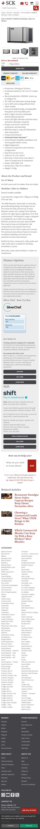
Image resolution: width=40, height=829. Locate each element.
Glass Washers (26, 558)
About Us (24, 758)
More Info (20, 68)
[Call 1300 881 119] (26, 3)
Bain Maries (5, 554)
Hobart (3, 725)
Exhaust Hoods (6, 644)
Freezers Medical (7, 680)
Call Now (19, 377)
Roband (4, 735)
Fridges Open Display (9, 702)
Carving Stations (7, 578)
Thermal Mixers (27, 687)
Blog (22, 761)
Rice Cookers (25, 642)
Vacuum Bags (26, 698)
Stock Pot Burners (27, 680)
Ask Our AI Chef (29, 810)
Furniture (24, 551)
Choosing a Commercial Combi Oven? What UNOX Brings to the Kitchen (26, 518)
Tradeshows (25, 741)
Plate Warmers (26, 630)
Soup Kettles (25, 664)
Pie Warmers (25, 624)
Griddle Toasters (27, 565)
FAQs (3, 768)
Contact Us (25, 764)
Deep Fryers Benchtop (9, 626)
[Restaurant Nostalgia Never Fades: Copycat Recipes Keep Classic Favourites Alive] (6, 497)
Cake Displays (6, 576)
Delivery (4, 633)
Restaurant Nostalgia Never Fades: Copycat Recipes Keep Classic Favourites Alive (27, 500)
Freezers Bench (6, 671)
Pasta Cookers (26, 621)
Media (23, 728)
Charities (24, 768)
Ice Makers (25, 592)
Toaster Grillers (26, 689)
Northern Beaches (7, 774)
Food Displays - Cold (8, 653)
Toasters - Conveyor (28, 693)
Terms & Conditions (28, 784)
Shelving (24, 655)
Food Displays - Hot (8, 655)
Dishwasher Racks (7, 635)
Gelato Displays (26, 556)
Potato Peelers (26, 633)
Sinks (23, 657)
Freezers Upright (7, 682)
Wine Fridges (26, 707)
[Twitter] (17, 795)
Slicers (23, 660)
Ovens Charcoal (27, 617)
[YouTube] (8, 795)
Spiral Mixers (26, 669)
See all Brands (6, 748)
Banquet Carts (6, 558)
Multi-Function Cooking (29, 612)
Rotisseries (25, 644)
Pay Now (20, 371)
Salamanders (26, 648)
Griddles (24, 560)
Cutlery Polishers (7, 619)
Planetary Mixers (27, 628)
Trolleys (24, 696)
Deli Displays (5, 630)
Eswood (4, 721)
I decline (10, 826)
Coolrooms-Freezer (8, 615)
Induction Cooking (27, 594)
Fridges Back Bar (7, 687)
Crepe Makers (6, 617)
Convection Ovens (7, 603)
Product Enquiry (10, 73)
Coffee (3, 597)
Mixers (23, 610)
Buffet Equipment (7, 572)
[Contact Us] (22, 3)
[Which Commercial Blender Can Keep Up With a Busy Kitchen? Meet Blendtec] (6, 533)
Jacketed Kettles (27, 601)
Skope (3, 738)
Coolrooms (5, 612)
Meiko (3, 728)
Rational (4, 731)
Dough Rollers (6, 639)
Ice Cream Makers (27, 590)
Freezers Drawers (7, 678)
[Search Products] (36, 8)
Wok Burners (26, 709)
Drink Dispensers (7, 642)
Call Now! (19, 441)
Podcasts (4, 778)
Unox (3, 745)
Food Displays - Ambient (10, 651)
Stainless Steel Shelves (29, 673)
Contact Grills (6, 601)
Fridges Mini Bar (7, 700)
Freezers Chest (6, 673)
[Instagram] (3, 795)
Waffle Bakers (26, 702)
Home (3, 13)
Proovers (24, 639)
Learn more (20, 382)
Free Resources (26, 725)
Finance (24, 721)
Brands (9, 13)
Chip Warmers (6, 590)
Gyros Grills (25, 569)
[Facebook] (13, 795)
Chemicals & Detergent (9, 585)
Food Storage (6, 666)
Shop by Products (7, 764)
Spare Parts (25, 738)
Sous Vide (24, 666)
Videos (3, 784)
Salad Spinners (26, 646)
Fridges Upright (6, 707)
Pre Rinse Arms (26, 637)
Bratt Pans (5, 569)
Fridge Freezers (6, 684)
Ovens (23, 615)
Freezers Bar (5, 669)
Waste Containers (27, 705)
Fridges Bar (5, 689)
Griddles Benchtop (28, 563)
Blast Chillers (6, 560)
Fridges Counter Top (8, 693)
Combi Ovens (6, 599)
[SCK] (8, 3)
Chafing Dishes (6, 581)
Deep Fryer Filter (7, 621)
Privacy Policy (26, 778)
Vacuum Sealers (27, 700)
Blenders (4, 563)
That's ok (29, 826)
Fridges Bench (6, 691)
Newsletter (25, 731)
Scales (23, 653)
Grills (23, 567)
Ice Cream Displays (28, 587)
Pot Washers (25, 635)
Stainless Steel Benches (29, 671)
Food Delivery (6, 648)
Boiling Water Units (8, 567)
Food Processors (7, 664)
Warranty (24, 748)
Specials (4, 781)
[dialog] (20, 821)
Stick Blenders (26, 678)
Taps (23, 682)
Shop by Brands (7, 761)
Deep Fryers (5, 624)
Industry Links (6, 771)
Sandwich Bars (26, 651)
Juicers (23, 603)
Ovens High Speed (27, 619)
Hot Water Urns (26, 583)
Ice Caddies (25, 585)
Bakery (3, 556)
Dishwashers (5, 637)
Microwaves (25, 606)
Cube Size (3, 64)
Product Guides (26, 735)
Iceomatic (16, 13)
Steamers (24, 675)
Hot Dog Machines (27, 578)
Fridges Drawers (7, 696)
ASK (32, 466)
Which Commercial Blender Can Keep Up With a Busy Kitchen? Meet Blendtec (26, 536)
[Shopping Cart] (31, 3)
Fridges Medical (7, 698)
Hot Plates (24, 581)
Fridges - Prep (6, 705)
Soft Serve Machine (28, 662)
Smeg (3, 741)
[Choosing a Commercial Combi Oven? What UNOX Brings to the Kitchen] (6, 515)
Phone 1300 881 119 (8, 805)
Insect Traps (25, 599)
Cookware (4, 610)
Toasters (24, 691)
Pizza (23, 626)
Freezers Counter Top (9, 675)
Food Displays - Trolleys (9, 662)
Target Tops (25, 684)
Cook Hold (4, 606)
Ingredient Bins (26, 597)
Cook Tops (5, 608)
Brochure (10, 83)
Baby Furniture (6, 551)
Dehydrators (5, 628)
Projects (24, 774)
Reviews (24, 781)
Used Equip (25, 745)
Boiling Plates (6, 565)
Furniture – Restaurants (29, 554)
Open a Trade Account (20, 436)
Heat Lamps (25, 576)
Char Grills (5, 583)
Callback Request (29, 73)
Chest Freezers (6, 587)
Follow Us (24, 771)
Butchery (4, 574)
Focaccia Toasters (7, 646)
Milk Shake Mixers (27, 608)
